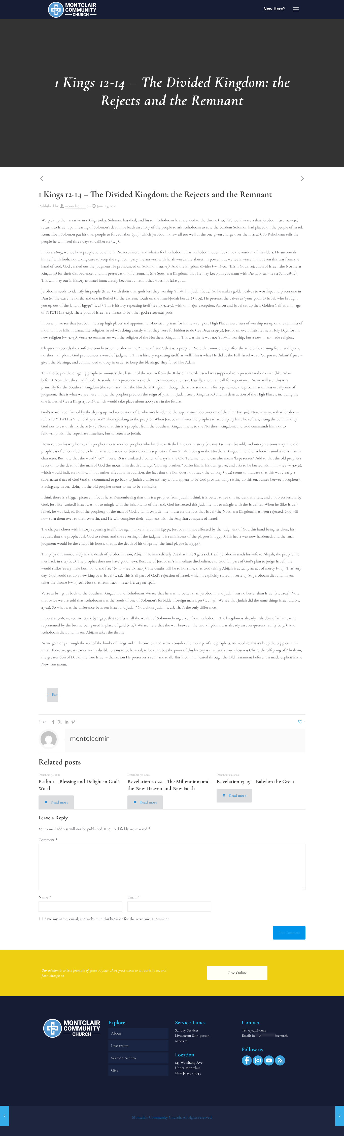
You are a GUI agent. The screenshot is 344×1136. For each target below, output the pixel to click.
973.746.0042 (257, 1030)
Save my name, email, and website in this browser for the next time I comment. (107, 918)
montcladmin (75, 206)
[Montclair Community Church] (72, 9)
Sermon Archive (124, 1057)
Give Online (237, 972)
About (116, 1033)
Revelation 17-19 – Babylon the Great (255, 781)
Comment (48, 839)
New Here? (274, 9)
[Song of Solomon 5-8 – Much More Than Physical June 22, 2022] (4, 1116)
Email (133, 897)
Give (114, 1070)
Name (45, 897)
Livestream (119, 1045)
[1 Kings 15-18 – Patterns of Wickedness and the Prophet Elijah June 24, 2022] (339, 1116)
